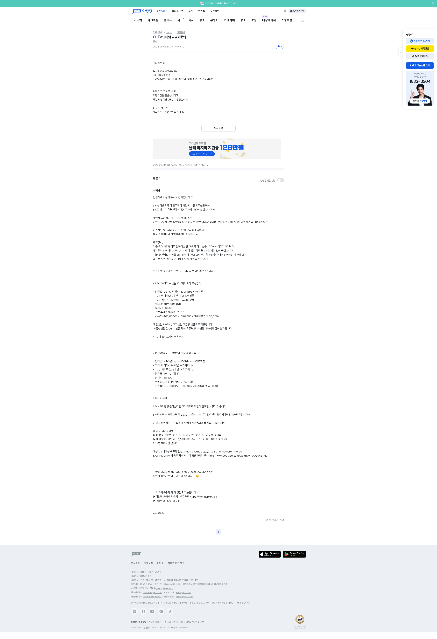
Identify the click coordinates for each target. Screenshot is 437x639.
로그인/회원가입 (297, 11)
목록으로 (218, 128)
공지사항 (148, 563)
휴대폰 (168, 20)
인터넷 (138, 20)
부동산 (214, 20)
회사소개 (135, 563)
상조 (243, 20)
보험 (254, 20)
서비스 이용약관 (156, 622)
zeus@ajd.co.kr (164, 588)
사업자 (265, 16)
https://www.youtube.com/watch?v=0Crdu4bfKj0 (237, 455)
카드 (180, 20)
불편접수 (214, 10)
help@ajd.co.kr (183, 592)
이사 (191, 20)
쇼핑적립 (286, 20)
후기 (190, 10)
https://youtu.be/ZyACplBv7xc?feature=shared (213, 451)
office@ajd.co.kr (184, 596)
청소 (202, 20)
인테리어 (229, 20)
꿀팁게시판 (177, 10)
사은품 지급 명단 (176, 563)
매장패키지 (269, 20)
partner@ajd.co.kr (152, 596)
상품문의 (181, 32)
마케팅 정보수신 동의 (174, 622)
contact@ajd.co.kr (152, 592)
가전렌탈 (152, 20)
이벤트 (201, 10)
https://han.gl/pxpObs (203, 496)
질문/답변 (161, 10)
